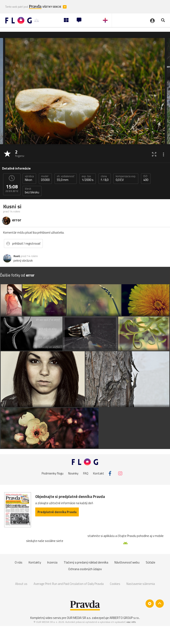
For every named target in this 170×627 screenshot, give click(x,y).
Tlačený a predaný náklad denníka (86, 562)
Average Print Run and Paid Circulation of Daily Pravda (69, 584)
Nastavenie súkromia (140, 584)
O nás (18, 562)
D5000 (45, 178)
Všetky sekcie (52, 7)
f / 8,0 (104, 178)
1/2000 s (88, 178)
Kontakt (98, 473)
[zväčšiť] (154, 154)
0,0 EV (126, 178)
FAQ (85, 473)
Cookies (115, 584)
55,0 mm (65, 178)
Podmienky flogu (52, 473)
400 (145, 178)
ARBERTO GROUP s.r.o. (124, 617)
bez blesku (32, 191)
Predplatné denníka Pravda (57, 512)
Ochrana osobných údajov (85, 569)
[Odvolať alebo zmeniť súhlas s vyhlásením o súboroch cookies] (150, 603)
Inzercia (52, 562)
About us (21, 584)
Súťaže (150, 562)
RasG (16, 256)
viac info (131, 622)
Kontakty (35, 562)
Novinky (73, 473)
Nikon (29, 178)
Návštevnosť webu (127, 562)
